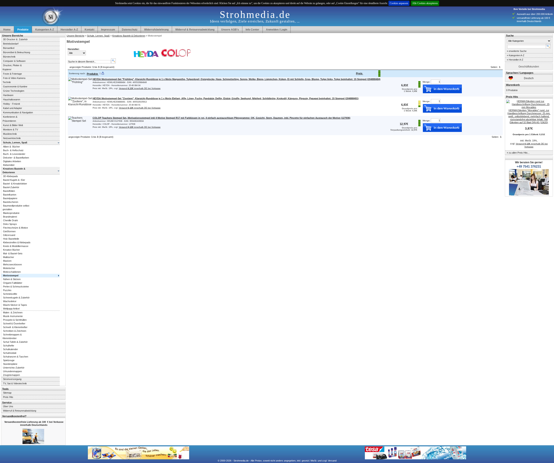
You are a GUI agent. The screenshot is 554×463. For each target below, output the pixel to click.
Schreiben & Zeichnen (14, 331)
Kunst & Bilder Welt (13, 125)
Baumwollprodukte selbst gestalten (15, 207)
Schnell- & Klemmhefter (15, 327)
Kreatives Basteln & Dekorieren (128, 35)
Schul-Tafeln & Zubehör (15, 342)
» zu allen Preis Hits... (518, 152)
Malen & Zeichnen (13, 312)
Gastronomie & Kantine (15, 86)
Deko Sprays (10, 224)
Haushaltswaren (11, 99)
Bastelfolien (9, 191)
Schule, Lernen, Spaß (98, 35)
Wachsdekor (9, 301)
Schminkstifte (10, 294)
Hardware (8, 95)
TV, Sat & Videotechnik (15, 383)
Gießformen (9, 231)
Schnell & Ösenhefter (14, 323)
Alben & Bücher (11, 146)
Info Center (252, 29)
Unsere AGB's (230, 29)
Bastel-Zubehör (11, 187)
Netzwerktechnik (12, 138)
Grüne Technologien (13, 91)
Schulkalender (10, 349)
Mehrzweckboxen (12, 264)
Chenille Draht (10, 220)
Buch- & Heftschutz (13, 150)
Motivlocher (9, 268)
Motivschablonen (12, 272)
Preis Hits (8, 397)
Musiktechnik (10, 134)
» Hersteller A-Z (515, 59)
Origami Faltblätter (12, 283)
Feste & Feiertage (12, 73)
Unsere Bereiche (75, 35)
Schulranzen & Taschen (15, 356)
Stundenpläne (10, 364)
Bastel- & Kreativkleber (15, 183)
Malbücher (8, 257)
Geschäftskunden (529, 66)
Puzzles (7, 290)
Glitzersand (9, 235)
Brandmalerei (10, 216)
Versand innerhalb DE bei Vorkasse (140, 88)
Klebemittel (8, 165)
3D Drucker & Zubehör (15, 39)
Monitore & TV (10, 129)
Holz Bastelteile (11, 238)
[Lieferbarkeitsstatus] (379, 76)
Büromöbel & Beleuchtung (16, 52)
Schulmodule (9, 353)
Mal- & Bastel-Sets (13, 253)
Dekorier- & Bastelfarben (16, 157)
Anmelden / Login (276, 29)
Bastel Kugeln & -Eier (14, 180)
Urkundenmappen (12, 371)
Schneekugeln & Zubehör (16, 297)
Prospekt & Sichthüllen (15, 320)
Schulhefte (8, 345)
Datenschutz (129, 29)
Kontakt (89, 29)
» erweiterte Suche (517, 51)
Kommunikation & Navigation (18, 112)
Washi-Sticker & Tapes (15, 305)
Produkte (93, 73)
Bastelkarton (9, 194)
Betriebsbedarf (10, 43)
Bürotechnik (9, 56)
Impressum (108, 29)
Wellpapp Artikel (11, 308)
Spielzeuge (8, 360)
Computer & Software (14, 61)
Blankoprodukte (11, 213)
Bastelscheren (10, 202)
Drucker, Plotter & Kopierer (11, 67)
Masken (7, 261)
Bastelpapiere (10, 198)
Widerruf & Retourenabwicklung (194, 29)
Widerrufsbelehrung (156, 29)
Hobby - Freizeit (11, 104)
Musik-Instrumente (13, 316)
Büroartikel (8, 48)
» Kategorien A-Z (515, 55)
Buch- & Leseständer (14, 154)
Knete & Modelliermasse (15, 246)
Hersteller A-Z (69, 29)
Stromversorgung (12, 379)
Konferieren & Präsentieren (9, 118)
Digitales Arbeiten (12, 161)
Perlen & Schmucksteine (16, 286)
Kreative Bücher (11, 249)
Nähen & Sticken (12, 279)
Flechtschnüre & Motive (15, 227)
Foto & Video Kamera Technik (13, 80)
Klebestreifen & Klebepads (17, 242)
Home (7, 29)
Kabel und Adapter (12, 108)
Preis (359, 73)
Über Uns (8, 406)
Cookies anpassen (399, 3)
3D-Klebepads (10, 176)
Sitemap (7, 392)
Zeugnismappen (11, 375)
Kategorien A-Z (44, 29)
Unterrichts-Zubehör (13, 367)
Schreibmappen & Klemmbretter (11, 336)
